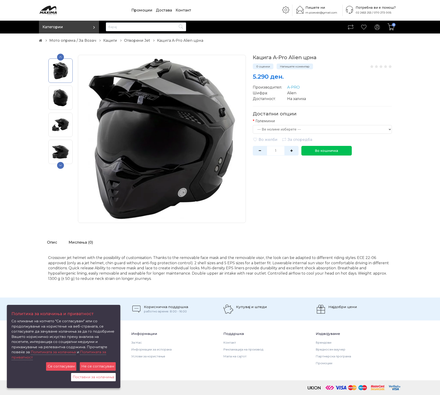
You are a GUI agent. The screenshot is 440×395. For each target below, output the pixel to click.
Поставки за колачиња (93, 377)
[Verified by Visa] (394, 387)
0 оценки (263, 66)
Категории (52, 27)
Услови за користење (148, 356)
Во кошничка (326, 151)
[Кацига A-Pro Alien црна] (162, 138)
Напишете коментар (295, 66)
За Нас (136, 342)
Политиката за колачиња (53, 352)
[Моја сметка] (377, 27)
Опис (52, 242)
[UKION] (314, 387)
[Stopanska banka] (330, 387)
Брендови (323, 342)
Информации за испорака (151, 349)
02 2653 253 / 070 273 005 (373, 12)
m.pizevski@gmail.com (321, 12)
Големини (265, 121)
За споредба (300, 139)
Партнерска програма (333, 356)
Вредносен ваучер (330, 349)
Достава (164, 10)
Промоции (141, 10)
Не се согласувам (97, 366)
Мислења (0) (81, 242)
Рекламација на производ (243, 349)
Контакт (183, 10)
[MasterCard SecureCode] (377, 387)
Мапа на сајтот (235, 356)
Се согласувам (61, 366)
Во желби (268, 139)
